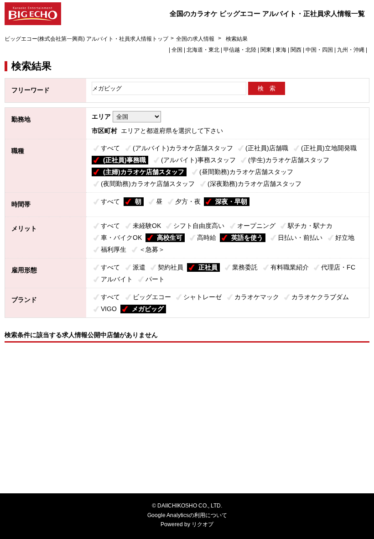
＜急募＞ (152, 249)
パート (155, 279)
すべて (110, 148)
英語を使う (247, 237)
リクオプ (202, 524)
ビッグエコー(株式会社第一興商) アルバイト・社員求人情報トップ (86, 39)
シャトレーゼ (202, 297)
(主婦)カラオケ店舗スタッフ (143, 171)
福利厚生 (113, 249)
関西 (296, 50)
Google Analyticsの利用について (187, 515)
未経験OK (147, 225)
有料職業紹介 (289, 267)
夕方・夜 (188, 201)
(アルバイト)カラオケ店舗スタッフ (183, 148)
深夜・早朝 (231, 201)
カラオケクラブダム (320, 297)
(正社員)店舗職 (266, 148)
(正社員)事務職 (124, 160)
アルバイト (117, 279)
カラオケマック (256, 297)
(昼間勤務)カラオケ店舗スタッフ (246, 171)
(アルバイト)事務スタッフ (198, 160)
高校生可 (169, 237)
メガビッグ (148, 308)
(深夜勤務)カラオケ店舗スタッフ (254, 183)
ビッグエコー (152, 297)
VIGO (109, 308)
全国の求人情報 (196, 39)
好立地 (344, 237)
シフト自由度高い (198, 225)
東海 (280, 50)
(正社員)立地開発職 (329, 148)
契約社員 (170, 267)
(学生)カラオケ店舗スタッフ (288, 160)
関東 (265, 50)
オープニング (256, 225)
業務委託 (245, 267)
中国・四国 (319, 50)
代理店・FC (338, 267)
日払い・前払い (300, 237)
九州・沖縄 (350, 50)
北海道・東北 (203, 50)
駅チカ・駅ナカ (310, 225)
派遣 (139, 267)
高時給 (206, 237)
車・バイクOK (121, 237)
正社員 (208, 267)
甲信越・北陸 (239, 50)
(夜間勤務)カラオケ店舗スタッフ (148, 183)
